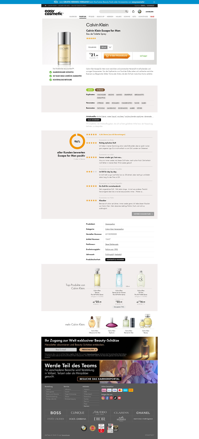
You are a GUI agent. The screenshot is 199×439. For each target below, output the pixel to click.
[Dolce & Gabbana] (78, 419)
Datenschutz (87, 396)
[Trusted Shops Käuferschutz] (139, 11)
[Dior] (100, 419)
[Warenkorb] (133, 11)
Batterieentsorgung (70, 399)
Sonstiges (143, 17)
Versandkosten (66, 435)
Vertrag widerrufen (51, 399)
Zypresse (100, 103)
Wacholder (101, 95)
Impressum (86, 389)
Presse (85, 404)
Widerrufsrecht (88, 394)
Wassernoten (127, 103)
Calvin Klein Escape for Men (103, 30)
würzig (100, 90)
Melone (111, 95)
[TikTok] (115, 398)
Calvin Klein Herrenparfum (114, 229)
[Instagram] (103, 398)
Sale (152, 17)
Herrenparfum (110, 224)
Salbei (144, 103)
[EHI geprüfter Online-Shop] (92, 428)
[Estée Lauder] (56, 419)
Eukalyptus (101, 98)
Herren (110, 17)
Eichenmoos (122, 108)
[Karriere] (99, 371)
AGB (85, 392)
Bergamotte (139, 95)
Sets (134, 17)
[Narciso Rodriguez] (143, 419)
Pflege (91, 17)
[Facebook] (107, 398)
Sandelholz (111, 108)
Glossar (67, 396)
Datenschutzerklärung (93, 354)
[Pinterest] (111, 398)
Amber (132, 108)
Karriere (86, 406)
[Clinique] (78, 413)
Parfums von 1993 (111, 249)
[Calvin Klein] (100, 25)
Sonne (127, 17)
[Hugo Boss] (56, 413)
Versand (48, 389)
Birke (107, 103)
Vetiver (139, 108)
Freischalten (88, 350)
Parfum (82, 17)
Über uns (86, 401)
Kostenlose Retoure (62, 80)
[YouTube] (119, 398)
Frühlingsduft (109, 254)
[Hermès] (121, 419)
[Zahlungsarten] (127, 390)
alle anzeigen (94, 120)
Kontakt (67, 392)
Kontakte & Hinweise (115, 260)
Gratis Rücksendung (51, 396)
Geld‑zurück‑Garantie (52, 394)
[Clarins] (121, 413)
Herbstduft (118, 254)
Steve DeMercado (111, 244)
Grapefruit (128, 95)
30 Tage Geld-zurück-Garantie (67, 76)
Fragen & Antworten (70, 394)
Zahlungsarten (50, 392)
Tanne (137, 103)
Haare (118, 17)
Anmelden (149, 12)
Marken (73, 17)
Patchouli (101, 108)
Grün (90, 90)
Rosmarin (115, 103)
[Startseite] (46, 6)
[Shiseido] (100, 413)
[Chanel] (143, 413)
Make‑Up (100, 17)
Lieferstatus (68, 389)
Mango (119, 95)
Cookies (86, 399)
